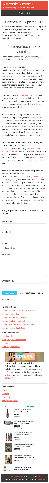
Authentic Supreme (15, 476)
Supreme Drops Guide (11, 314)
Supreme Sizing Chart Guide (13, 328)
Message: (6, 254)
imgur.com (22, 104)
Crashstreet (7, 390)
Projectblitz (6, 397)
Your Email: (7, 232)
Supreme (41, 479)
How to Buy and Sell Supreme (14, 317)
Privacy (38, 476)
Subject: (5, 243)
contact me (10, 378)
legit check (20, 70)
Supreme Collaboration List (13, 321)
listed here (34, 117)
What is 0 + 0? (8, 281)
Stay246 (5, 394)
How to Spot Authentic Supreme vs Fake (19, 310)
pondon (5, 343)
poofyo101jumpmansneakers (14, 340)
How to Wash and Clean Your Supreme (18, 324)
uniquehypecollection (11, 347)
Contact (32, 476)
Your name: (7, 221)
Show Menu (24, 13)
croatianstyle (7, 336)
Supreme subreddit (27, 95)
